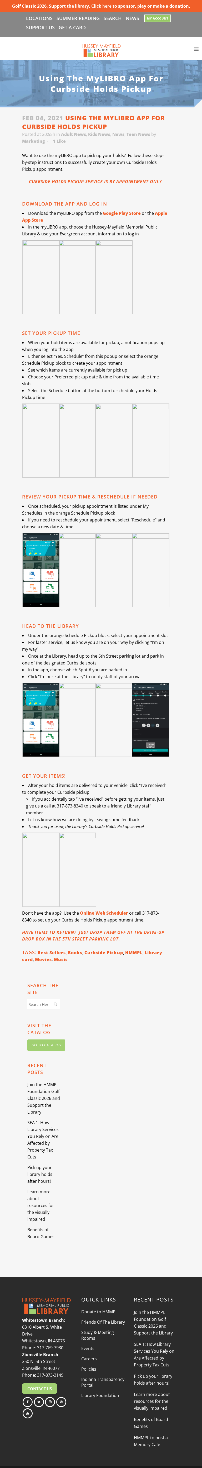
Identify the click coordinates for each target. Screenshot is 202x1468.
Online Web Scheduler (104, 913)
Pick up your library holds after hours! (39, 1174)
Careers (89, 1359)
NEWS (132, 18)
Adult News (73, 134)
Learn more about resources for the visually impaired (40, 1205)
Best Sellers (52, 953)
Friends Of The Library (103, 1322)
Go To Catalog (46, 1045)
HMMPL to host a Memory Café (151, 1441)
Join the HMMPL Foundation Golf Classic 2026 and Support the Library (43, 1098)
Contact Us (39, 1388)
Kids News (99, 134)
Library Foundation (100, 1395)
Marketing (33, 141)
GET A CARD (72, 27)
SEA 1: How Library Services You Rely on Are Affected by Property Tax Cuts (154, 1354)
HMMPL (134, 953)
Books (75, 953)
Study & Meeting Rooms (97, 1335)
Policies (88, 1369)
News (118, 134)
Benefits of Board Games (151, 1423)
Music (61, 959)
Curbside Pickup (103, 953)
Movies (43, 959)
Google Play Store (122, 213)
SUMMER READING (78, 18)
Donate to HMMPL (99, 1312)
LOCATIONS (39, 18)
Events (87, 1348)
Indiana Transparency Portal (102, 1382)
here (107, 6)
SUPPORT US (40, 27)
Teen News (138, 134)
